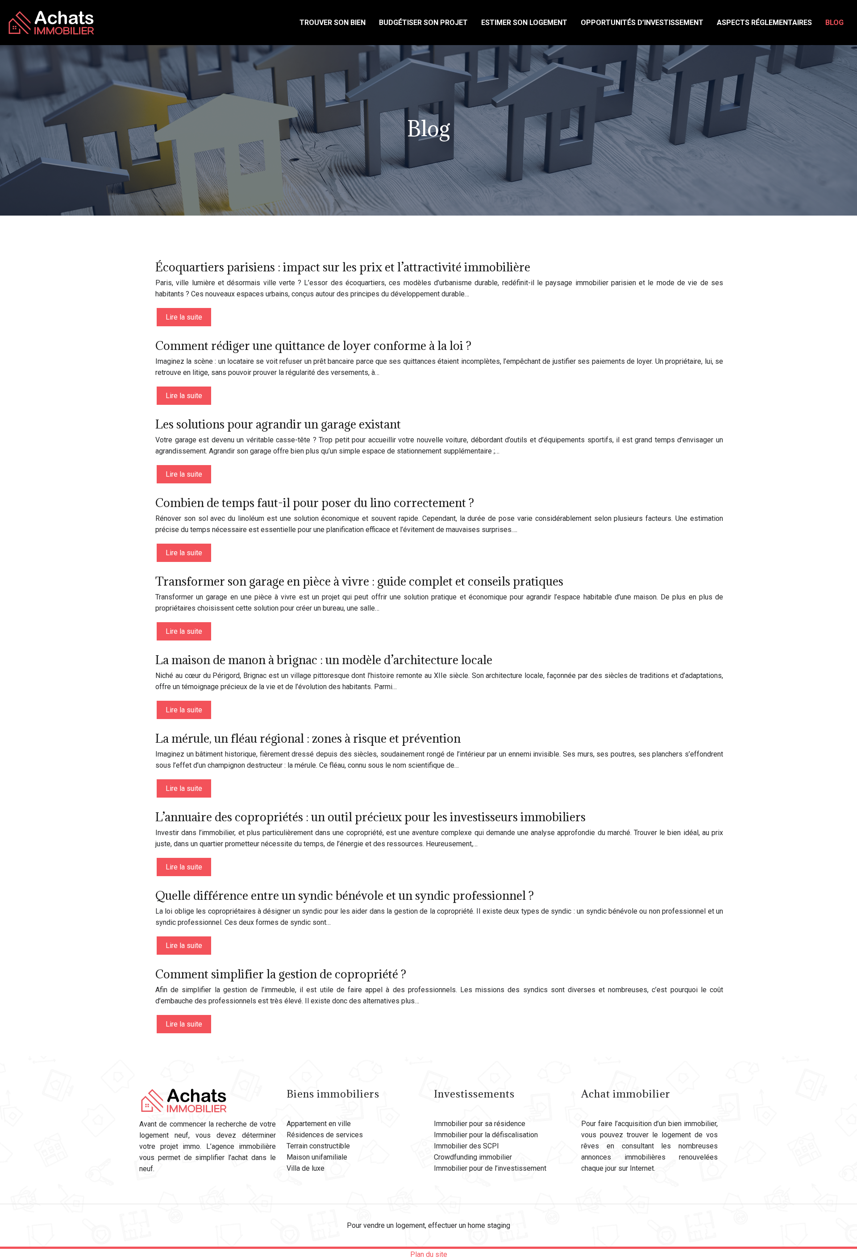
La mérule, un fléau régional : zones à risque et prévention (308, 738)
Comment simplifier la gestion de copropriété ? (280, 973)
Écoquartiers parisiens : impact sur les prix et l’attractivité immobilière (342, 266)
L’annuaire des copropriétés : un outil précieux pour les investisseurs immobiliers (370, 816)
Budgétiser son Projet (423, 22)
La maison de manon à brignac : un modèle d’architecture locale (323, 659)
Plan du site (428, 1254)
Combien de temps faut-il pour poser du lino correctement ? (314, 502)
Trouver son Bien (333, 22)
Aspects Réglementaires (764, 22)
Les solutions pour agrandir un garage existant (278, 424)
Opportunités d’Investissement (642, 22)
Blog (834, 22)
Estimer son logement (524, 22)
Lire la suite (184, 317)
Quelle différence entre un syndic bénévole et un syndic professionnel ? (344, 895)
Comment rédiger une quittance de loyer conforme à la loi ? (313, 345)
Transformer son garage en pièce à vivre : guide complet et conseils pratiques (359, 581)
